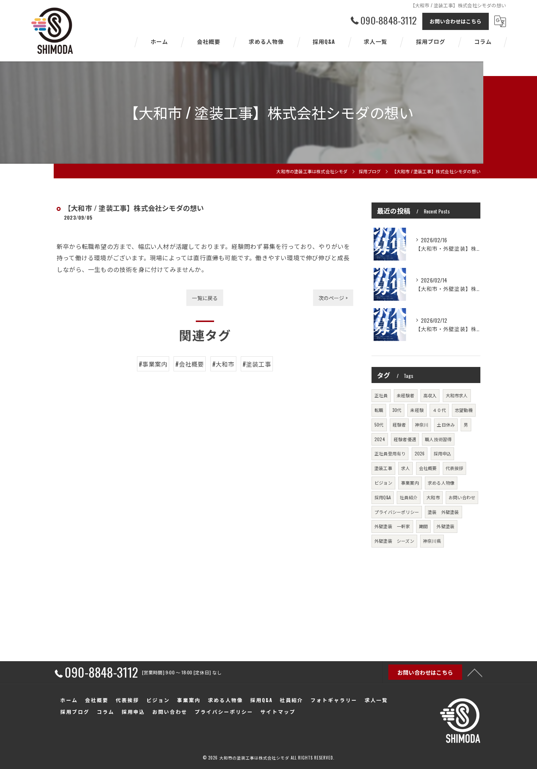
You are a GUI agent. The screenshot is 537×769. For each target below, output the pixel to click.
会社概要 (428, 468)
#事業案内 (153, 363)
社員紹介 (409, 497)
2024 (379, 439)
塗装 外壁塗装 (443, 512)
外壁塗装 (445, 526)
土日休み (446, 424)
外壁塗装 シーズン (394, 541)
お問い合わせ (462, 497)
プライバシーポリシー (396, 512)
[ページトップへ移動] (475, 672)
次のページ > (333, 298)
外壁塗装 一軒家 (392, 526)
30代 (397, 410)
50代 (379, 424)
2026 (420, 453)
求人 (405, 468)
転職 (378, 410)
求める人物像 (441, 483)
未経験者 (406, 395)
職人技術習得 (438, 439)
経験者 (399, 424)
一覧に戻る (205, 298)
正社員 (381, 395)
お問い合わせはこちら (455, 21)
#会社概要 (189, 363)
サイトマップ (278, 711)
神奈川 (422, 424)
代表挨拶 (455, 468)
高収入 (430, 395)
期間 (423, 526)
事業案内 (410, 483)
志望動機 (464, 410)
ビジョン (383, 483)
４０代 (439, 410)
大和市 (433, 497)
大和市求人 (457, 395)
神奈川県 (432, 541)
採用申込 (443, 453)
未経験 (417, 410)
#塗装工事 (257, 363)
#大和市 (223, 363)
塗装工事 (383, 468)
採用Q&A (382, 497)
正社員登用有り (389, 453)
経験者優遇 (405, 439)
